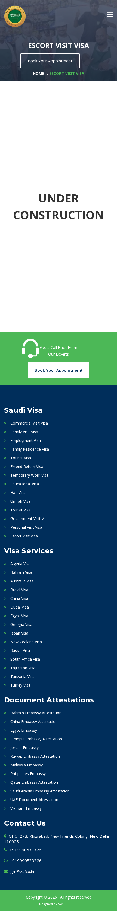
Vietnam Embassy (26, 808)
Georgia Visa (21, 624)
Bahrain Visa (21, 572)
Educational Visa (24, 483)
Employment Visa (25, 440)
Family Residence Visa (29, 449)
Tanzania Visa (22, 676)
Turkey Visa (20, 685)
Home (38, 73)
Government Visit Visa (29, 518)
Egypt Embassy (23, 730)
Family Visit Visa (24, 431)
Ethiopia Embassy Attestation (36, 738)
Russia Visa (20, 650)
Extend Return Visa (26, 466)
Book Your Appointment (50, 60)
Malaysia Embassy (26, 764)
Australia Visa (22, 581)
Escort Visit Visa (66, 73)
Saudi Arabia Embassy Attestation (40, 791)
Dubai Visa (19, 607)
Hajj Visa (18, 492)
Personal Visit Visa (26, 527)
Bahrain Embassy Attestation (35, 712)
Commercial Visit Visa (29, 423)
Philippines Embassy (28, 773)
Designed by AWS (51, 904)
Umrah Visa (20, 501)
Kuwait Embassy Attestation (35, 756)
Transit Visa (20, 509)
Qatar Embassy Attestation (34, 782)
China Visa (19, 598)
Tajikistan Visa (22, 667)
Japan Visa (19, 633)
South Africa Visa (25, 659)
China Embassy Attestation (34, 721)
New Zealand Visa (26, 641)
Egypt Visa (19, 615)
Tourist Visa (20, 457)
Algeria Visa (20, 563)
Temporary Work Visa (29, 475)
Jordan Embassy (24, 747)
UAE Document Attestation (34, 799)
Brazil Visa (19, 589)
